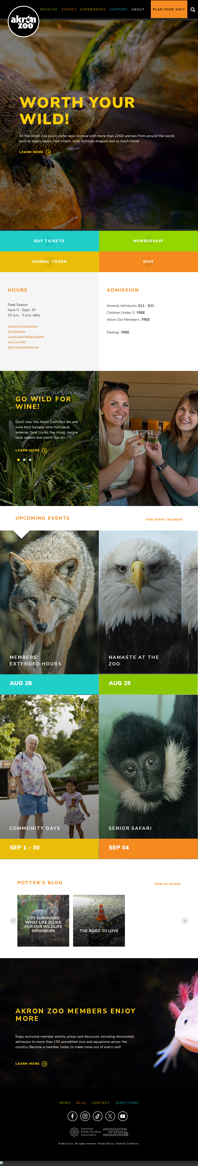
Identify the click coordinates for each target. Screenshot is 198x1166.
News (65, 1103)
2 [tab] (24, 460)
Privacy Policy (106, 1143)
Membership (148, 241)
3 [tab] (30, 460)
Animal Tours (49, 261)
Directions (127, 1103)
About (138, 9)
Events (68, 9)
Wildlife (49, 9)
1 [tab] (18, 460)
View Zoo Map (17, 342)
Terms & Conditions (127, 1143)
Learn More (27, 450)
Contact (101, 1103)
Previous (13, 920)
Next (184, 920)
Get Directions (16, 331)
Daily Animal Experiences (23, 347)
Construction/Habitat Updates (26, 336)
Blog (81, 1103)
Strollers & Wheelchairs (23, 326)
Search (191, 9)
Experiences (93, 9)
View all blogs (167, 884)
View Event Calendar (164, 519)
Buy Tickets (49, 241)
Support (119, 9)
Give (148, 261)
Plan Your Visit (169, 9)
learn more (31, 152)
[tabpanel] (49, 424)
